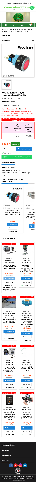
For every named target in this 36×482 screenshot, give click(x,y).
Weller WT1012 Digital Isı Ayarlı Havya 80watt (9, 266)
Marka (4, 101)
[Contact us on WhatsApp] (32, 8)
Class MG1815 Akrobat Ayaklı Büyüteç (27, 368)
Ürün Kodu (5, 98)
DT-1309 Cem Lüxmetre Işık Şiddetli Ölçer (26, 416)
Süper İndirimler (8, 238)
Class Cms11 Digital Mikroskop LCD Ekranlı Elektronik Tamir (26, 268)
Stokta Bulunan (7, 109)
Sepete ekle (24, 149)
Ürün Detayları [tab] (8, 163)
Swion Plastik (10, 167)
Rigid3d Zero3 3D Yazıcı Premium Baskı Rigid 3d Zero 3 (9, 416)
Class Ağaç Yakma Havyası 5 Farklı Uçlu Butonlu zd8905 (9, 320)
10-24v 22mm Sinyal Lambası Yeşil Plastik (13, 213)
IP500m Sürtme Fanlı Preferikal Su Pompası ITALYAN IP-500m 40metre (27, 323)
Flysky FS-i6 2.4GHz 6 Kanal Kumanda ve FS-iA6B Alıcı (9, 369)
